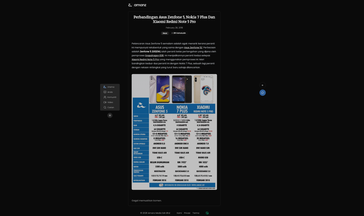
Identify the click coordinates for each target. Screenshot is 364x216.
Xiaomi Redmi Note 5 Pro (145, 59)
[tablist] (110, 97)
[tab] (110, 87)
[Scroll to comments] (262, 93)
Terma (196, 213)
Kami (179, 213)
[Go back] (262, 85)
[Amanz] (207, 213)
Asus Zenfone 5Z (193, 47)
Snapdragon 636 (154, 55)
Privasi (187, 213)
